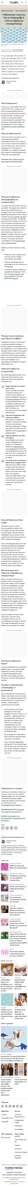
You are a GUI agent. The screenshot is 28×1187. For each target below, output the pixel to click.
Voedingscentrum (18, 818)
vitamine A (5, 148)
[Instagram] (10, 1106)
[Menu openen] (2, 2)
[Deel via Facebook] (11, 828)
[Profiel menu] (22, 2)
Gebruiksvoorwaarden (20, 1174)
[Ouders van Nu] (14, 2)
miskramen (19, 742)
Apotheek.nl (12, 816)
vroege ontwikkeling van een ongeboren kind (13, 126)
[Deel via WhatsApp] (7, 828)
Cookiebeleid (10, 1172)
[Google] (2, 1106)
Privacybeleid (18, 1172)
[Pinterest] (17, 1106)
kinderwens (10, 406)
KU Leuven (5, 820)
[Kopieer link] (2, 828)
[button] (7, 1174)
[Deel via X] (15, 828)
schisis (15, 278)
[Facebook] (6, 1106)
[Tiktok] (21, 1106)
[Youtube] (13, 1106)
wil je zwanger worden (17, 217)
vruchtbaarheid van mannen (11, 805)
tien (20, 467)
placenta (10, 266)
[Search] (26, 2)
